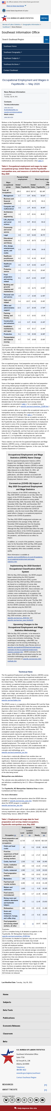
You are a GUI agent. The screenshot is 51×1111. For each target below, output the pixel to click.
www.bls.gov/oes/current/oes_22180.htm (34, 406)
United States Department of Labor (17, 11)
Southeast (6, 27)
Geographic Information (31, 24)
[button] (45, 1085)
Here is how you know (15, 6)
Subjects (7, 1002)
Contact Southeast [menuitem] (11, 70)
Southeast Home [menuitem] (10, 46)
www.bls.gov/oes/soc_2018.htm (18, 618)
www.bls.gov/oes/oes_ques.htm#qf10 (20, 620)
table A (40, 161)
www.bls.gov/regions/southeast (13, 112)
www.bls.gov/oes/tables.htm (11, 700)
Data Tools (8, 1010)
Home (5, 994)
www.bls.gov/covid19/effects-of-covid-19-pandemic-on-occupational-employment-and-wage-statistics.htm (25, 559)
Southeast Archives (11, 64)
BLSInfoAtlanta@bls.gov (11, 109)
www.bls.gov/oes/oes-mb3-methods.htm (24, 660)
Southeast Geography (12, 52)
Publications (9, 1018)
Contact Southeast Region (26, 1077)
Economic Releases (11, 1026)
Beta (5, 1041)
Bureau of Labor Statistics (12, 24)
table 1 (24, 404)
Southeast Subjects (11, 58)
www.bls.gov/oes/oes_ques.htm (21, 801)
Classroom (8, 1033)
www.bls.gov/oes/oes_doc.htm (12, 805)
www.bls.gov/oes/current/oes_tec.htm (14, 752)
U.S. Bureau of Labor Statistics (20, 18)
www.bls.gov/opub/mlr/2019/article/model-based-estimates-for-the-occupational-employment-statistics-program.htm (24, 649)
